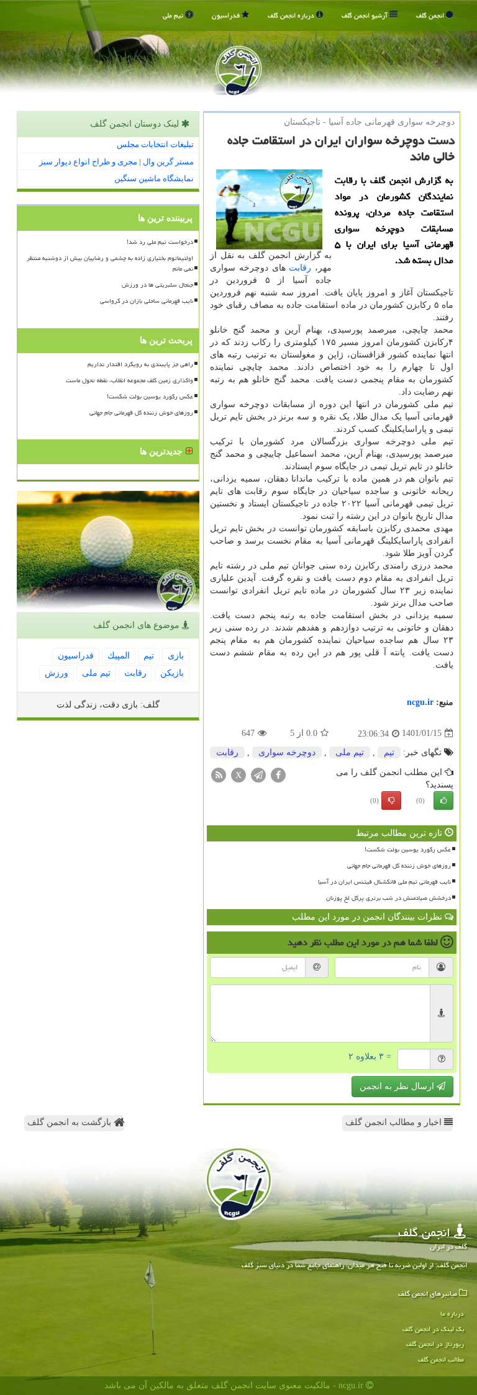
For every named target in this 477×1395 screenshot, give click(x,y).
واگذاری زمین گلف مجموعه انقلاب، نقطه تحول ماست (129, 380)
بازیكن (172, 673)
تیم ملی (174, 15)
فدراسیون (227, 15)
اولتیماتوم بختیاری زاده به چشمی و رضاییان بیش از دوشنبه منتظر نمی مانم (110, 263)
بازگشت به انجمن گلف (70, 1122)
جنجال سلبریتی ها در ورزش (157, 285)
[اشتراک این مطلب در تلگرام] (258, 774)
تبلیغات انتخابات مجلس (155, 144)
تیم (389, 752)
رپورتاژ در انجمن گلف (435, 1343)
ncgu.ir (420, 702)
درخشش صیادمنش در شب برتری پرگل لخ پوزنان (388, 898)
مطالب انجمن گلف (441, 1359)
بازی (176, 655)
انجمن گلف (431, 15)
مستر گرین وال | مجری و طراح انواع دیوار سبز (116, 161)
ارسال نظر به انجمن (398, 1086)
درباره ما (452, 1313)
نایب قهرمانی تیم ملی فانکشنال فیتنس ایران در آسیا (384, 882)
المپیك (118, 655)
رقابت (300, 267)
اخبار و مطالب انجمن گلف (394, 1122)
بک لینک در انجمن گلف (433, 1328)
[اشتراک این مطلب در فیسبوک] (278, 774)
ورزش (56, 673)
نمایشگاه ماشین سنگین (154, 178)
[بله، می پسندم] (443, 800)
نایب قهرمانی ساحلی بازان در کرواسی (146, 301)
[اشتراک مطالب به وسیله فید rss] (218, 774)
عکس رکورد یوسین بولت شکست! (408, 849)
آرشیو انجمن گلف (365, 15)
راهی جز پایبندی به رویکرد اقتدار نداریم (140, 364)
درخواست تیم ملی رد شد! (160, 242)
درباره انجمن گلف (292, 15)
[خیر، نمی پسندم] (391, 800)
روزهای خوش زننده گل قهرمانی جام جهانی (399, 865)
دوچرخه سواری (287, 752)
